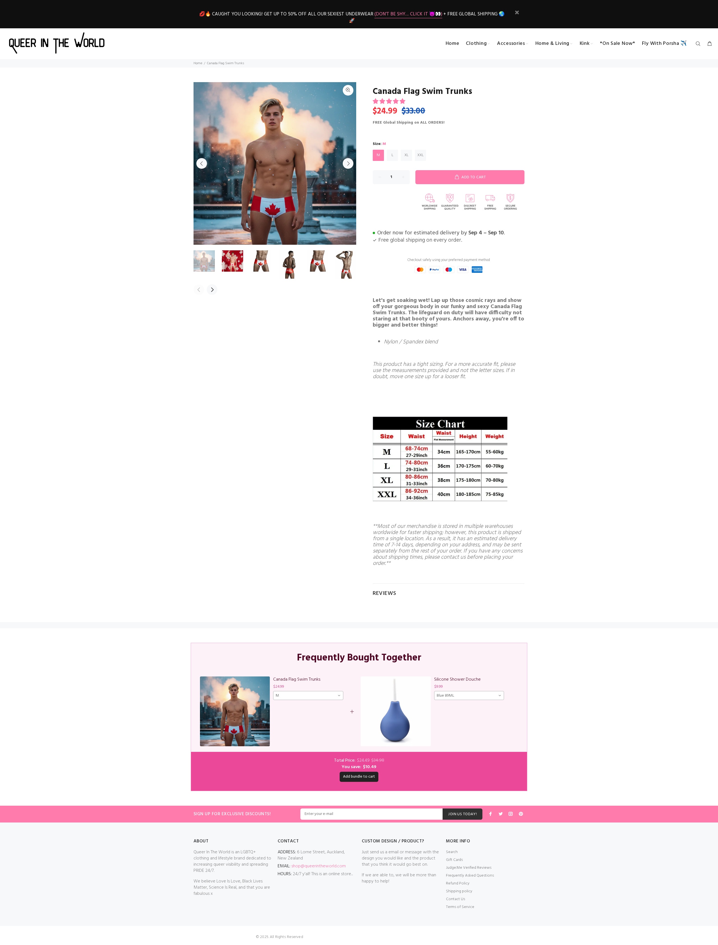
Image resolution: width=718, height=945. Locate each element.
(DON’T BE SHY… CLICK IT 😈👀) (408, 14)
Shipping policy (459, 891)
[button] (390, 101)
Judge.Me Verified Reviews (468, 868)
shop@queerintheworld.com (318, 866)
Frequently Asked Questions (470, 875)
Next (348, 163)
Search (452, 852)
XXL (420, 155)
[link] (235, 711)
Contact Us (455, 899)
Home (198, 63)
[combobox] (308, 695)
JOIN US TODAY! (462, 814)
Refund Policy (458, 883)
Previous (201, 163)
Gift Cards (454, 860)
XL (406, 155)
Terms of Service (460, 907)
